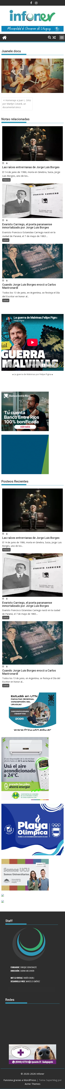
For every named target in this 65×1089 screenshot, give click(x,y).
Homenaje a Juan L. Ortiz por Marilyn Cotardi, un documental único (17, 104)
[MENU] (61, 37)
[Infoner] (4, 37)
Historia (6, 180)
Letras (5, 240)
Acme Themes (32, 1083)
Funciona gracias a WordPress (19, 1080)
